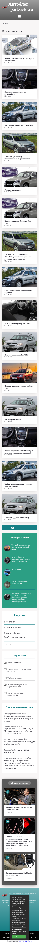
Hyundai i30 (16, 569)
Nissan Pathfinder (14, 663)
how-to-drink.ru (25, 941)
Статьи (7, 644)
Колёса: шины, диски (14, 637)
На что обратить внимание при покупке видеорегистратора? (21, 559)
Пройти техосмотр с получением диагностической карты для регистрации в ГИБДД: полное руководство (19, 763)
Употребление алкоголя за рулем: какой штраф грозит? (21, 547)
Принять (19, 937)
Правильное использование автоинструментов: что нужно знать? (18, 718)
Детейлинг (9, 621)
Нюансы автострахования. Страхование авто (18, 686)
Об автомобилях (12, 633)
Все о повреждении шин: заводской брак (21, 582)
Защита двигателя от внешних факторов (19, 670)
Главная (5, 23)
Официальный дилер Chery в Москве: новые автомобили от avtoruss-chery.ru (19, 731)
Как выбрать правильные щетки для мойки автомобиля (19, 741)
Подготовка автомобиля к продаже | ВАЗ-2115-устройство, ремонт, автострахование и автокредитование (21, 598)
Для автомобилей (12, 627)
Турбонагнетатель (15, 678)
